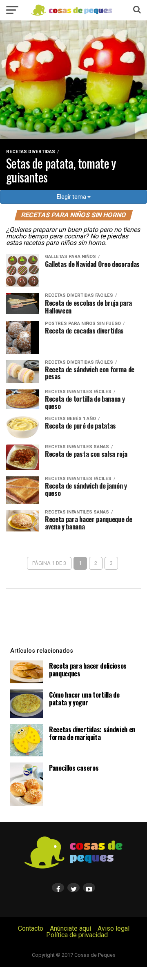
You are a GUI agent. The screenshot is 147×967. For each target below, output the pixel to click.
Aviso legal (113, 928)
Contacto (30, 928)
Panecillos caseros (73, 768)
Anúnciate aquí (70, 928)
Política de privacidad (77, 935)
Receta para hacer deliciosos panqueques (88, 669)
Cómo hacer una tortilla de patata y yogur (84, 698)
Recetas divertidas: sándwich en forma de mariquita (92, 733)
